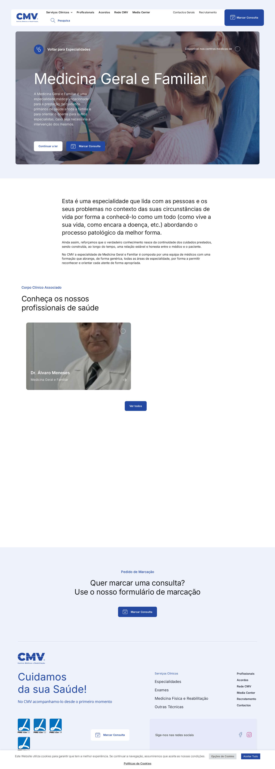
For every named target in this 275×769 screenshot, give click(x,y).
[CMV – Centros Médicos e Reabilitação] (27, 14)
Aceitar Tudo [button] (250, 756)
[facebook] (240, 734)
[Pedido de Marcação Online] (244, 17)
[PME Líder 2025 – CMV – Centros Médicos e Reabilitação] (24, 738)
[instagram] (249, 734)
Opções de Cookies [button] (222, 756)
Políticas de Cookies (137, 763)
